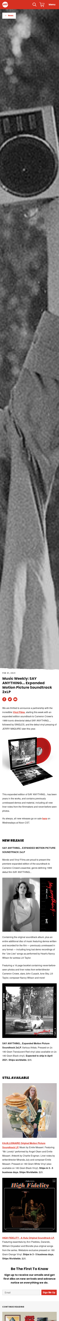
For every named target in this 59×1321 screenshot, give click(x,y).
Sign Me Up (49, 1292)
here (44, 818)
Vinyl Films (19, 712)
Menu (52, 4)
